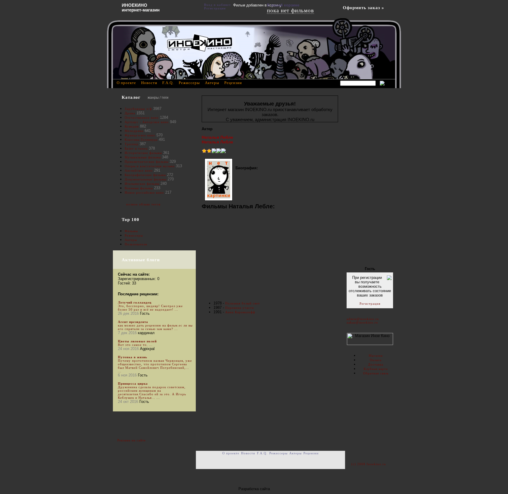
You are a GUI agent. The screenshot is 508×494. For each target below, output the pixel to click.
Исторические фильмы (143, 153)
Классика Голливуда (141, 139)
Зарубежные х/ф (138, 108)
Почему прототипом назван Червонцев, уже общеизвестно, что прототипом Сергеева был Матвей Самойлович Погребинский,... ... (155, 366)
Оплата (376, 360)
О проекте (126, 83)
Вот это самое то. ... (135, 344)
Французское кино (140, 135)
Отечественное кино (142, 117)
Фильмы (131, 231)
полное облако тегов (143, 204)
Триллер (131, 144)
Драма (130, 113)
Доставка (375, 364)
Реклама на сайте (131, 440)
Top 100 (130, 219)
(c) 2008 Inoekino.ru (368, 464)
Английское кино (139, 170)
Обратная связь (376, 373)
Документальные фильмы (145, 179)
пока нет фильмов (290, 10)
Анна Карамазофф (240, 312)
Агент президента (133, 322)
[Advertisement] (270, 256)
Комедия (132, 126)
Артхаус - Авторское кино (147, 122)
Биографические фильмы (146, 175)
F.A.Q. (168, 83)
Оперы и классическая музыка (150, 166)
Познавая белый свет (242, 303)
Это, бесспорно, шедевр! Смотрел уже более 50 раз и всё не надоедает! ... (150, 307)
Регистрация (370, 303)
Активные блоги (141, 259)
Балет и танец (136, 148)
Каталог (131, 97)
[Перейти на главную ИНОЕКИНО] (199, 42)
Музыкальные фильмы (143, 157)
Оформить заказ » (363, 7)
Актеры (131, 240)
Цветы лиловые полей (137, 341)
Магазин (376, 355)
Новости (149, 83)
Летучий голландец (134, 302)
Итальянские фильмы (142, 183)
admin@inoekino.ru (363, 319)
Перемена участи (239, 307)
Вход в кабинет (217, 4)
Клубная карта (376, 369)
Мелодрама (134, 131)
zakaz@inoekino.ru (362, 322)
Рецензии (233, 83)
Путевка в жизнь (132, 357)
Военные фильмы (139, 188)
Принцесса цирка (133, 383)
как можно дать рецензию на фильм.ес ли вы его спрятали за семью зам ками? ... (155, 327)
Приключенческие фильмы (146, 161)
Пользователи (136, 244)
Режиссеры (134, 235)
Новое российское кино (144, 192)
